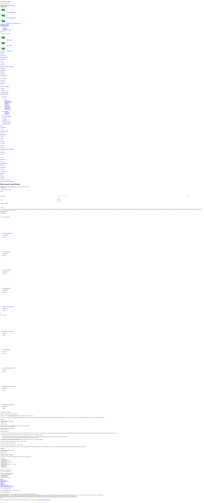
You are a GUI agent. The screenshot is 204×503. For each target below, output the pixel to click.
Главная (1, 173)
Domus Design (7, 108)
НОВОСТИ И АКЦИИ (7, 116)
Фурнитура (2, 64)
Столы (1, 61)
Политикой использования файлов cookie (43, 499)
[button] (54, 99)
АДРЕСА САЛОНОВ (6, 121)
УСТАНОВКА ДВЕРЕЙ (7, 29)
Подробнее (2, 419)
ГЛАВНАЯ (5, 96)
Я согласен (2, 501)
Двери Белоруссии (3, 75)
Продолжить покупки (4, 5)
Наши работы (7, 113)
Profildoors (2, 71)
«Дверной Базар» (9, 39)
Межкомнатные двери (4, 57)
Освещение (2, 62)
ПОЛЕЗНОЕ (5, 119)
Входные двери (3, 55)
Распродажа (2, 68)
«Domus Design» (9, 45)
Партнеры (6, 114)
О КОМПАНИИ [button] (6, 111)
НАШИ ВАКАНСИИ (6, 123)
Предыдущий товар (4, 181)
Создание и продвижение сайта (6, 490)
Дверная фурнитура (4, 484)
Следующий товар (11, 181)
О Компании (7, 112)
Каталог (1, 175)
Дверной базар (3, 70)
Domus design (2, 73)
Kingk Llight (8, 189)
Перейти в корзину (11, 5)
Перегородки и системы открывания (7, 66)
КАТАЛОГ (2, 53)
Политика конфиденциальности (6, 486)
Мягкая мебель (3, 59)
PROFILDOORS (8, 107)
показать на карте (12, 426)
